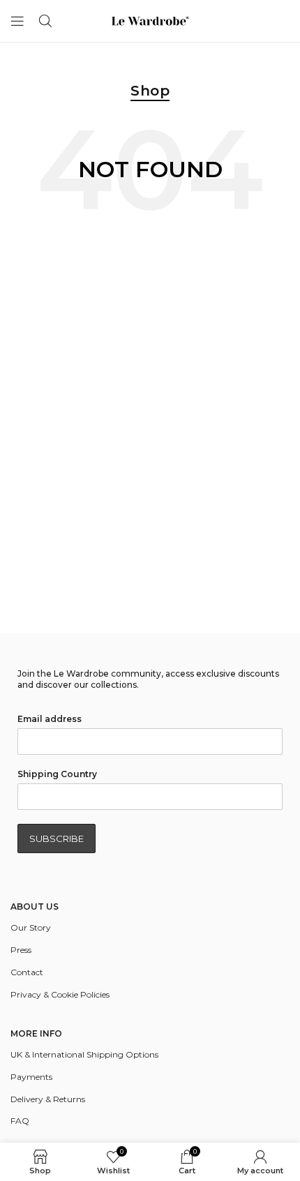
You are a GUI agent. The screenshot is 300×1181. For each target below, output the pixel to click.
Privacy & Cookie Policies (60, 994)
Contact (26, 972)
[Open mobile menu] (17, 21)
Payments (31, 1076)
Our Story (30, 927)
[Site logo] (150, 20)
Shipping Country (57, 774)
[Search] (45, 21)
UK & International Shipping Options (84, 1054)
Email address (49, 719)
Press (20, 950)
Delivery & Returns (47, 1099)
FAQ (19, 1120)
